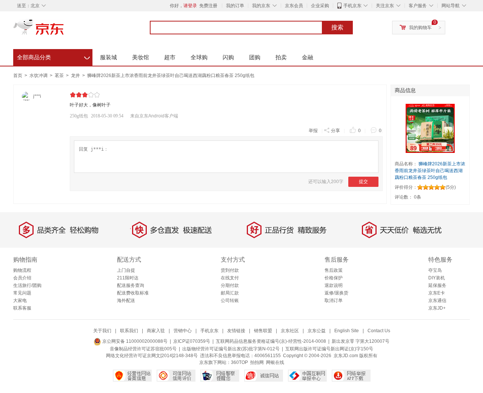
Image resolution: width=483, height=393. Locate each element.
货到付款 (230, 270)
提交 (363, 181)
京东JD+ (437, 308)
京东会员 (294, 5)
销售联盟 (263, 330)
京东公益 (317, 330)
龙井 (76, 75)
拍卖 (281, 57)
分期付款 (230, 285)
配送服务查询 (130, 285)
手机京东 (352, 5)
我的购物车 (420, 27)
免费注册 (208, 5)
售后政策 (334, 270)
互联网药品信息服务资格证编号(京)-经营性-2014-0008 (271, 341)
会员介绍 (22, 277)
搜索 (337, 27)
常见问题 (22, 293)
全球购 (199, 57)
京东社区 (290, 330)
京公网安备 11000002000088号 (134, 341)
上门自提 (126, 270)
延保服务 (437, 285)
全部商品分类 (53, 56)
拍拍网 (257, 362)
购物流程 (22, 270)
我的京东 (261, 5)
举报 (313, 130)
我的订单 (235, 5)
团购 (254, 57)
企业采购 (320, 5)
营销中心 (183, 330)
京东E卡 (436, 293)
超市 (169, 57)
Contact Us (379, 330)
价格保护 (334, 277)
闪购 (228, 57)
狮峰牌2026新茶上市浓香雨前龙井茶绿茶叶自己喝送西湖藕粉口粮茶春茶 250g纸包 (170, 75)
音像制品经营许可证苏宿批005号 (143, 348)
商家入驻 (156, 330)
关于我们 (102, 330)
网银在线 (275, 362)
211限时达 (127, 277)
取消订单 (334, 300)
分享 (335, 130)
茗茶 (60, 75)
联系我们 (129, 330)
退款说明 (334, 285)
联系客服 (22, 308)
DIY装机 (436, 277)
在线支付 (230, 277)
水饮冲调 (39, 75)
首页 (17, 75)
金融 (307, 57)
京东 (64, 30)
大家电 (20, 300)
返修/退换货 (336, 293)
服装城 (108, 57)
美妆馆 (140, 57)
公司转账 (230, 300)
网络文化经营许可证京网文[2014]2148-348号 (152, 355)
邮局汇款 (230, 293)
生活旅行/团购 (27, 285)
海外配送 (126, 300)
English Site (346, 330)
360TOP (239, 362)
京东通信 (437, 300)
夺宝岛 (435, 270)
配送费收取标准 (133, 293)
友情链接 (236, 330)
